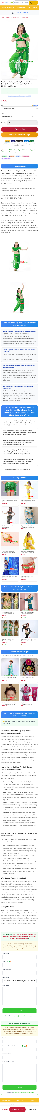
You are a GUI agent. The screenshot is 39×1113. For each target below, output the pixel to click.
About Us (19, 1100)
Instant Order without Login (19, 135)
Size (2, 105)
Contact (35, 7)
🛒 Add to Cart (19, 129)
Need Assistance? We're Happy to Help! (19, 96)
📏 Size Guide (35, 105)
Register (25, 12)
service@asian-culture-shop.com (23, 1016)
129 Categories (21, 7)
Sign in (19, 12)
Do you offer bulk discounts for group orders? (19, 469)
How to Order (6, 1100)
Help (32, 1100)
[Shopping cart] (13, 12)
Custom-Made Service (8, 7)
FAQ (29, 7)
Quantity (3, 123)
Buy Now (32, 1109)
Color (2, 113)
